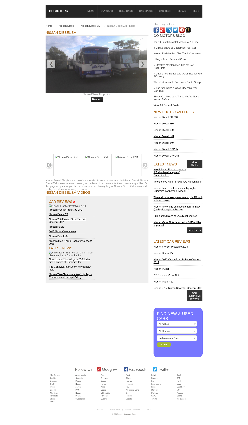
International (156, 384)
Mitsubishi (54, 393)
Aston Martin (80, 375)
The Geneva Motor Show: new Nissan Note (177, 181)
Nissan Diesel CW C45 (166, 155)
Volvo (52, 402)
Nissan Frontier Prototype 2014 (66, 209)
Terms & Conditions (132, 409)
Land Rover (181, 387)
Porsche (104, 396)
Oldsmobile (105, 393)
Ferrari (129, 381)
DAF (178, 378)
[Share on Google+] (162, 30)
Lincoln (53, 390)
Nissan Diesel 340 (164, 142)
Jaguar (78, 387)
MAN (77, 390)
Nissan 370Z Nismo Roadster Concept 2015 (178, 288)
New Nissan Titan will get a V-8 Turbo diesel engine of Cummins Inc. (69, 260)
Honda (103, 384)
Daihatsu (53, 381)
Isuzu (179, 384)
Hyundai (129, 384)
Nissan (78, 393)
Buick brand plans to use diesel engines (175, 215)
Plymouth (54, 396)
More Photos (194, 164)
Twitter (164, 369)
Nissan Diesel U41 (164, 136)
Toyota (154, 399)
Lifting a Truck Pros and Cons (170, 59)
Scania (179, 396)
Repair (181, 11)
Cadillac (53, 378)
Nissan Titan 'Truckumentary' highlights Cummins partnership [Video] (70, 276)
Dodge (103, 381)
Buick (179, 375)
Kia (127, 387)
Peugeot (180, 393)
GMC (52, 384)
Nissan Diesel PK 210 (166, 117)
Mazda (103, 390)
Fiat (152, 381)
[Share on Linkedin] (169, 30)
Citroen (129, 378)
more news (194, 230)
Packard (154, 393)
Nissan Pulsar (56, 226)
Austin (128, 375)
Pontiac (78, 396)
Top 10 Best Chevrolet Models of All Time (176, 42)
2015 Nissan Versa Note (62, 231)
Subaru (104, 399)
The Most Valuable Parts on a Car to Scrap (177, 82)
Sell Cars (126, 11)
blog (195, 11)
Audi (102, 375)
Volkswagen (181, 399)
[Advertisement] (97, 126)
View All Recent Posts (166, 105)
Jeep (103, 387)
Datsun (78, 381)
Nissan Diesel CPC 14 (166, 149)
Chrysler (104, 378)
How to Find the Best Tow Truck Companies (178, 53)
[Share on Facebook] (156, 30)
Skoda (52, 399)
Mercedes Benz (132, 390)
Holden (78, 384)
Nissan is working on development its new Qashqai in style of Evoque (177, 208)
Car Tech (165, 11)
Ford (179, 381)
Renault (129, 396)
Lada (153, 387)
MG (178, 390)
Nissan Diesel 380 (164, 123)
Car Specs (146, 11)
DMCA (148, 409)
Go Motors (58, 10)
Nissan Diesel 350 (164, 129)
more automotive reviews (194, 295)
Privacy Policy (114, 409)
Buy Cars (107, 11)
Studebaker (80, 399)
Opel (128, 393)
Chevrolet (79, 378)
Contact (100, 409)
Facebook (137, 369)
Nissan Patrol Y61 (59, 236)
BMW (153, 375)
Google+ (109, 369)
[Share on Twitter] (175, 30)
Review (97, 99)
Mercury (154, 390)
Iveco (52, 387)
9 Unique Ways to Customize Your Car (175, 47)
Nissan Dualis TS (58, 214)
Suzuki (129, 399)
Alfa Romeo (55, 375)
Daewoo (154, 378)
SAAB (153, 396)
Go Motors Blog (169, 35)
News (90, 11)
